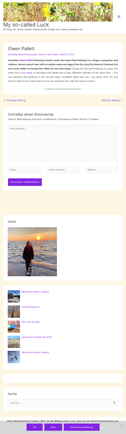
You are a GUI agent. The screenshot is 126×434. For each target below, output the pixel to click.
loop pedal (26, 72)
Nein (53, 427)
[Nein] (122, 425)
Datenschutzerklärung (81, 427)
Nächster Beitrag (112, 100)
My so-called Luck (26, 24)
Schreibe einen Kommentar (22, 54)
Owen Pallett (26, 60)
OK (34, 427)
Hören (42, 54)
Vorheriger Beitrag (14, 100)
